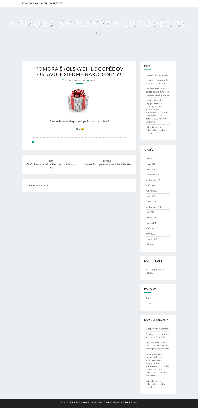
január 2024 (151, 164)
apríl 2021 (150, 185)
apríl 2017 (150, 228)
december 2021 (153, 174)
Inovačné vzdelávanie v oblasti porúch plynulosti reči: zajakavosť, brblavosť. (158, 91)
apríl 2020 (150, 196)
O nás (148, 303)
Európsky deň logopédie (157, 75)
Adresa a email (152, 298)
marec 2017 (151, 233)
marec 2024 (151, 158)
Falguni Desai (130, 402)
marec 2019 (151, 217)
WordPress (96, 402)
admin (93, 80)
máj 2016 (150, 244)
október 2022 (152, 169)
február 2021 (151, 190)
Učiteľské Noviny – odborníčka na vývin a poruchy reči (50, 164)
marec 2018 (151, 223)
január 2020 (151, 201)
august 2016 (151, 239)
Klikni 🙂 (79, 129)
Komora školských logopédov (42, 3)
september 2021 (153, 180)
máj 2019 (150, 212)
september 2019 (153, 207)
